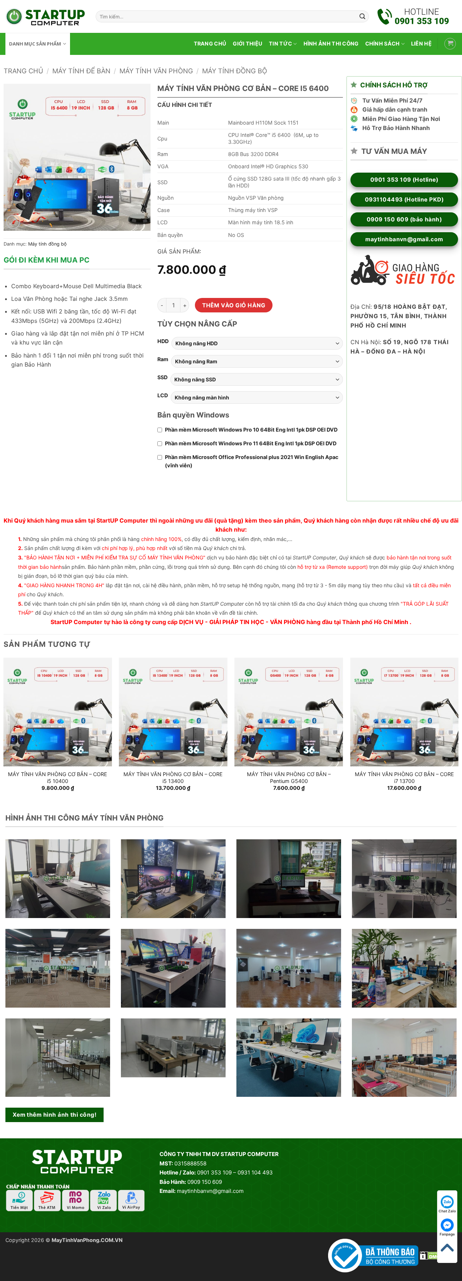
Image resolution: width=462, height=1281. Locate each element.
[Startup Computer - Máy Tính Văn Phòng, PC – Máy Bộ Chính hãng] (45, 16)
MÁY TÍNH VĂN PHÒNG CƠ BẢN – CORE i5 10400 (57, 777)
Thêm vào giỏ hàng (233, 305)
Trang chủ (210, 43)
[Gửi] (362, 16)
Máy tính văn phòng (156, 71)
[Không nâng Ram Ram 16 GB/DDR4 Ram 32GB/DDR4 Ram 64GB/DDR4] (257, 361)
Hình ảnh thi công (331, 43)
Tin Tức (280, 43)
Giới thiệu (247, 43)
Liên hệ (421, 43)
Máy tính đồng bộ (234, 71)
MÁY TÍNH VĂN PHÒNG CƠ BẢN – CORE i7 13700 (404, 777)
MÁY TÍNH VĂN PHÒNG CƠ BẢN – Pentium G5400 (289, 777)
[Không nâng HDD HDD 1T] (257, 343)
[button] (450, 43)
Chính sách (382, 43)
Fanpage (447, 1234)
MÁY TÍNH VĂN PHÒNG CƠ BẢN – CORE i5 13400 (173, 777)
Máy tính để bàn (81, 71)
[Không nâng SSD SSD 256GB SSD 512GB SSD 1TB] (256, 379)
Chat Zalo (447, 1211)
